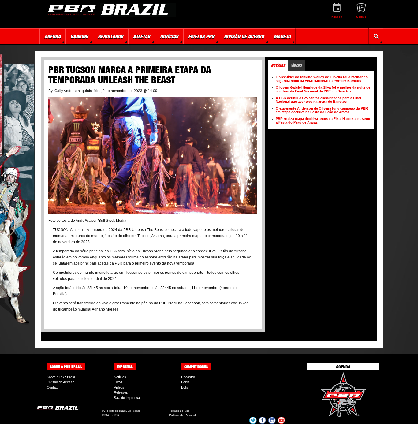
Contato (52, 387)
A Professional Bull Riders (122, 410)
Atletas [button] (141, 36)
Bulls (184, 387)
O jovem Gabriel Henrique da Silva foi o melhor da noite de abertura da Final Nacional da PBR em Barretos (323, 89)
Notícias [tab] (278, 65)
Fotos (118, 382)
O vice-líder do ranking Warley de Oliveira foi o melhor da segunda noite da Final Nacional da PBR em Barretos (322, 79)
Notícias (120, 377)
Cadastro (188, 377)
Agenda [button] (52, 36)
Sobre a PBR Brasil (61, 377)
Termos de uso (179, 410)
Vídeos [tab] (296, 65)
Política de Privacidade (185, 415)
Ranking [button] (79, 36)
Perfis (185, 382)
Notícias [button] (169, 36)
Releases (121, 392)
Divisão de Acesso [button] (244, 36)
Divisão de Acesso (60, 382)
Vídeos (119, 387)
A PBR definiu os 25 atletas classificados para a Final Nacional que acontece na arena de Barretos (318, 99)
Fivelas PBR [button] (201, 36)
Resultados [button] (110, 36)
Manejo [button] (282, 36)
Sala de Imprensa (127, 398)
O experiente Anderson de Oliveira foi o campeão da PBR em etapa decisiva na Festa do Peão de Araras (322, 110)
